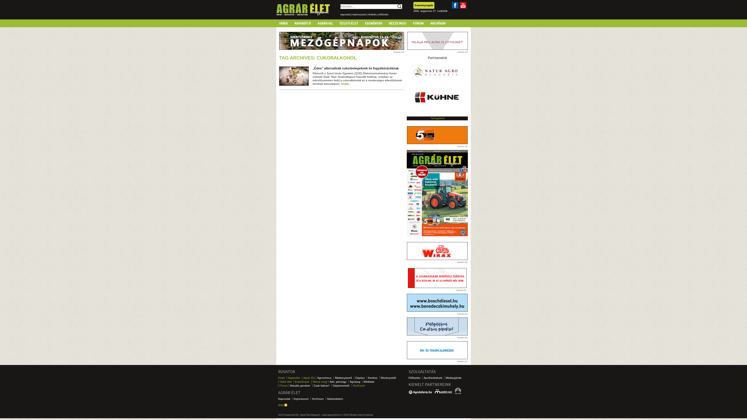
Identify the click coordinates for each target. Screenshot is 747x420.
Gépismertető (341, 385)
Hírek (283, 23)
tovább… (346, 84)
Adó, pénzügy (338, 381)
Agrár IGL (325, 23)
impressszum (359, 14)
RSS (281, 405)
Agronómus (324, 377)
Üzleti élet (349, 23)
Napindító (303, 23)
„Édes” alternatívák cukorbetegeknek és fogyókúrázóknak (356, 68)
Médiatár (369, 381)
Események (373, 23)
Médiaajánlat (453, 377)
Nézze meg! (397, 23)
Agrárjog (355, 381)
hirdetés (372, 14)
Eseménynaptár (424, 5)
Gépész (360, 377)
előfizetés (383, 14)
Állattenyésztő (343, 377)
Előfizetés (414, 377)
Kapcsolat (284, 398)
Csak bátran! (321, 385)
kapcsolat (345, 14)
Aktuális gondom (300, 385)
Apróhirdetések (433, 377)
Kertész (372, 377)
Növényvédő (388, 377)
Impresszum (301, 398)
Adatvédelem (335, 398)
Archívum (438, 23)
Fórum (418, 23)
